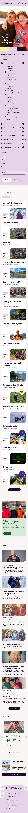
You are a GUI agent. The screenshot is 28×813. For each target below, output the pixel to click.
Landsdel (3, 163)
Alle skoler (21, 49)
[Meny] (25, 3)
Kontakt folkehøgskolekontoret (11, 800)
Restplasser (5, 49)
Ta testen (7, 533)
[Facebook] (2, 787)
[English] (19, 3)
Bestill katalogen (14, 774)
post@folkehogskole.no (12, 794)
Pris (2, 167)
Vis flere (14, 489)
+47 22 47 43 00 (11, 793)
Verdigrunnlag (4, 159)
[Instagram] (2, 791)
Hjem (3, 187)
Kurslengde (3, 156)
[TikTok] (2, 795)
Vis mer (14, 708)
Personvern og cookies (10, 802)
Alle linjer (13, 49)
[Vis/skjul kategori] (25, 63)
